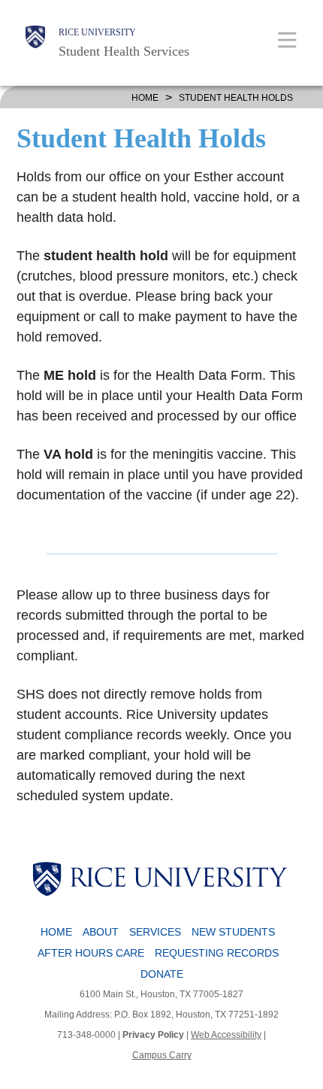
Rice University (97, 32)
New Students (233, 932)
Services (155, 932)
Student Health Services (124, 51)
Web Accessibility (226, 1035)
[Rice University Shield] (35, 43)
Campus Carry (162, 1055)
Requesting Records (217, 953)
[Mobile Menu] (287, 39)
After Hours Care (91, 953)
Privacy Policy (153, 1035)
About (101, 932)
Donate (161, 974)
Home (144, 98)
